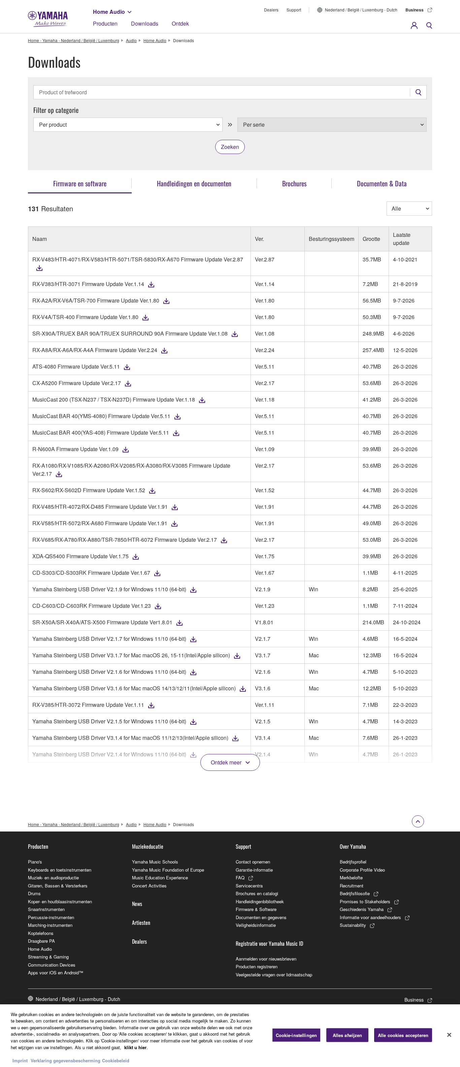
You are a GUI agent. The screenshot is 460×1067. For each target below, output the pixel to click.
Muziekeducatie (147, 846)
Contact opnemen (253, 861)
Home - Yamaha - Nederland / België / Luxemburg (73, 40)
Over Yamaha (353, 846)
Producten (105, 23)
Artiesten (141, 922)
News (137, 904)
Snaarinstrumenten (46, 909)
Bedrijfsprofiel (353, 861)
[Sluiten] (449, 1034)
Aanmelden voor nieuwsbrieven (266, 958)
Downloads (144, 23)
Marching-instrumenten (50, 925)
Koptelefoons (41, 933)
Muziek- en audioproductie (53, 877)
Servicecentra (249, 885)
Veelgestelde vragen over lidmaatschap (274, 974)
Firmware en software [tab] (79, 183)
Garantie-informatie (254, 870)
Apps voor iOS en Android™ (55, 972)
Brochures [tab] (294, 183)
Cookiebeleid (115, 1060)
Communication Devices (51, 965)
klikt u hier (135, 1047)
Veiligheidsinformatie (256, 925)
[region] (230, 1035)
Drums (34, 893)
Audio (131, 40)
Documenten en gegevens (261, 917)
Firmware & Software (256, 909)
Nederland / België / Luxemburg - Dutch (361, 9)
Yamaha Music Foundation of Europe (168, 870)
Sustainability (353, 925)
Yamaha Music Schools (155, 861)
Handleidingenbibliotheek (260, 901)
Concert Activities (149, 885)
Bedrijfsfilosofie (355, 893)
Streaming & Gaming (48, 956)
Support (294, 9)
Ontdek (180, 23)
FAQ (240, 877)
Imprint (20, 1060)
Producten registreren (256, 966)
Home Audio (109, 11)
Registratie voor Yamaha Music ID (269, 943)
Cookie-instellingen (296, 1035)
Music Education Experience (160, 877)
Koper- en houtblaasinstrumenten (60, 901)
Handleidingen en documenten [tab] (194, 183)
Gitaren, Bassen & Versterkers (58, 885)
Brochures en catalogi (257, 893)
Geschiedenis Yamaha (362, 909)
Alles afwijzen (347, 1035)
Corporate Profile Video (362, 870)
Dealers (271, 9)
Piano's (35, 861)
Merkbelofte (351, 877)
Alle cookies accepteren (403, 1035)
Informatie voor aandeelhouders (370, 917)
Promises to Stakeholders (365, 901)
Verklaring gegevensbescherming (65, 1060)
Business (414, 10)
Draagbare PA (41, 941)
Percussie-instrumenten (51, 917)
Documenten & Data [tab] (382, 183)
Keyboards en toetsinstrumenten (59, 870)
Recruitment (351, 885)
